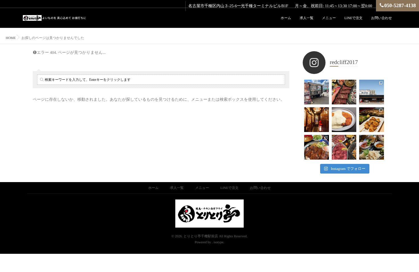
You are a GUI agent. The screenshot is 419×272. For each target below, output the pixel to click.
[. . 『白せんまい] (371, 147)
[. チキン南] (344, 119)
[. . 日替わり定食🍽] (316, 147)
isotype (218, 242)
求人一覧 (306, 18)
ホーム (286, 18)
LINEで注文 (353, 18)
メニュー (329, 18)
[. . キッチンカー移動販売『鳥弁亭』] (316, 92)
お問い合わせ (381, 18)
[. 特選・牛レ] (344, 92)
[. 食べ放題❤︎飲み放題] (344, 147)
